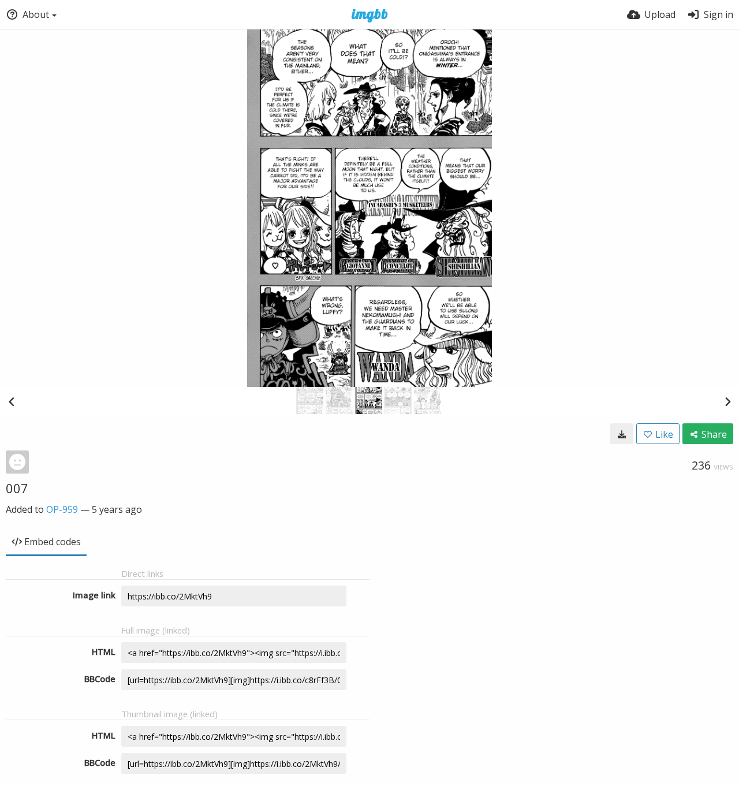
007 (17, 488)
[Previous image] (11, 401)
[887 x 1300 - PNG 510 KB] (621, 433)
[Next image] (727, 401)
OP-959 (62, 509)
